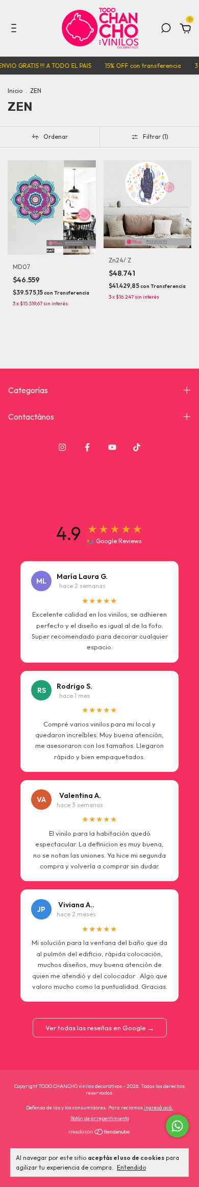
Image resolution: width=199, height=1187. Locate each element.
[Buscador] (166, 29)
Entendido (131, 1167)
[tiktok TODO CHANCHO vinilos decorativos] (137, 447)
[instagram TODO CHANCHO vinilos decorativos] (62, 447)
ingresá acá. (158, 1107)
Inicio (15, 90)
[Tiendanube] (100, 1132)
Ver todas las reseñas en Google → (99, 1028)
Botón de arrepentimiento (99, 1118)
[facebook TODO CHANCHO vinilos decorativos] (87, 447)
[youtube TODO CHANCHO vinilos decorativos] (112, 447)
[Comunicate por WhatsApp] (177, 1126)
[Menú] (15, 29)
